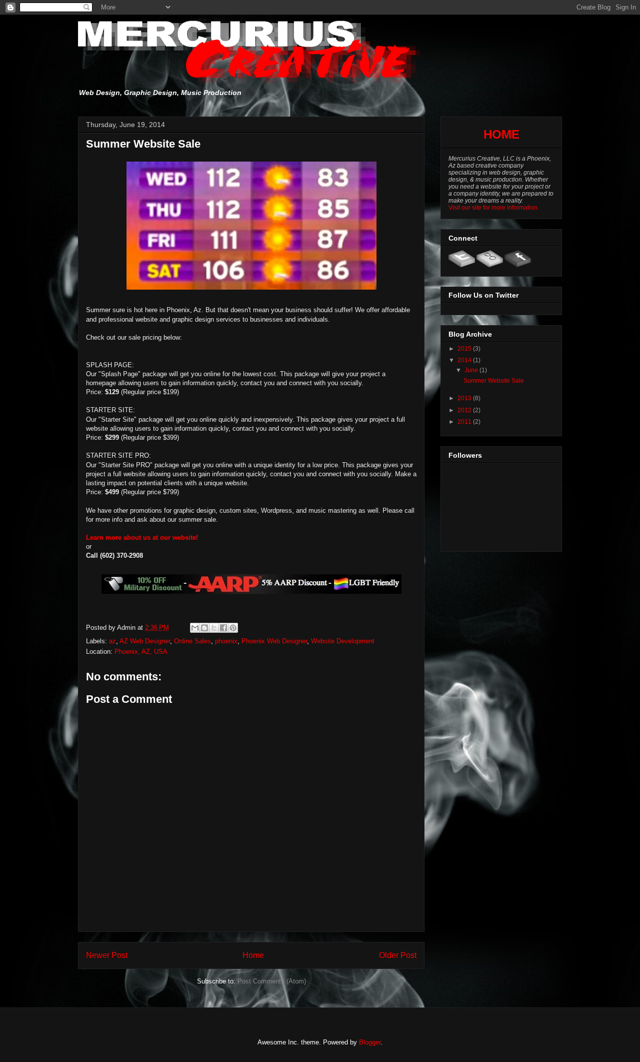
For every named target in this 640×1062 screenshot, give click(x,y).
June (472, 370)
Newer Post (107, 955)
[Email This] (195, 628)
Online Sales (192, 641)
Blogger (369, 1042)
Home (253, 955)
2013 (465, 398)
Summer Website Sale (494, 380)
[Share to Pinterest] (233, 628)
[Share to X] (214, 628)
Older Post (397, 955)
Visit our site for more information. (493, 207)
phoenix (226, 641)
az (112, 641)
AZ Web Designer (145, 641)
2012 (465, 410)
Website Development (342, 641)
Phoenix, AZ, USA (141, 651)
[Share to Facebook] (223, 628)
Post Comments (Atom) (272, 981)
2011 (465, 421)
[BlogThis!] (205, 628)
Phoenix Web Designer (274, 641)
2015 (465, 348)
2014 (465, 360)
